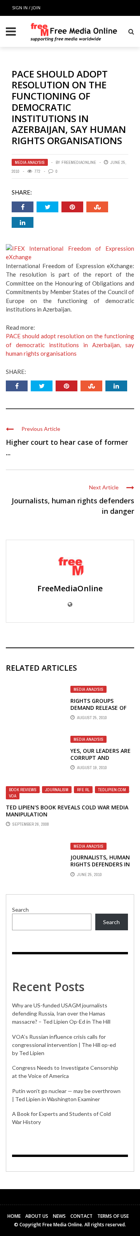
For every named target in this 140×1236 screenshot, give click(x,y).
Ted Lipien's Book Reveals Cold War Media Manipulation (67, 811)
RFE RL (83, 789)
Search (20, 909)
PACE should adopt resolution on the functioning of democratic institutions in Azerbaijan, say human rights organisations (70, 344)
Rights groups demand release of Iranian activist (98, 707)
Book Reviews (23, 789)
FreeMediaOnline (78, 162)
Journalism (56, 789)
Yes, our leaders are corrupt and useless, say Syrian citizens (100, 761)
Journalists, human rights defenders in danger (100, 864)
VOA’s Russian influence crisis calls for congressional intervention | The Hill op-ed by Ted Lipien (64, 1044)
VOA (12, 796)
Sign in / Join (26, 7)
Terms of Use (113, 1216)
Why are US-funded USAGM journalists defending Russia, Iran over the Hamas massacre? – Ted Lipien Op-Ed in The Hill (61, 1013)
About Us (36, 1216)
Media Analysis (30, 162)
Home (14, 1216)
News (59, 1216)
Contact (81, 1216)
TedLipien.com (112, 789)
